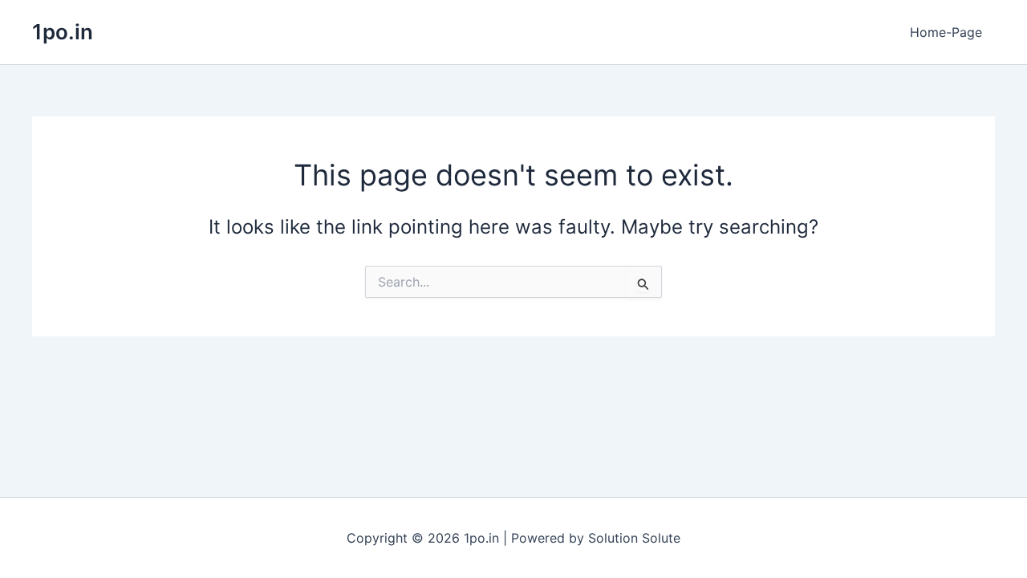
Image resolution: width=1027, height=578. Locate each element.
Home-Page (946, 32)
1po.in (62, 31)
